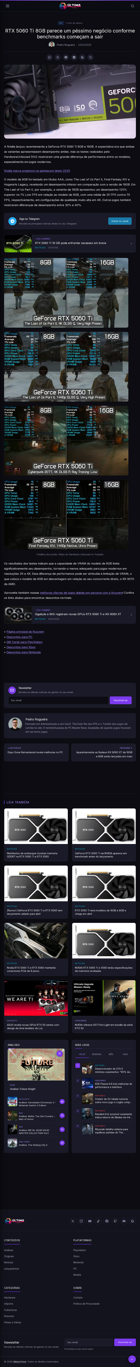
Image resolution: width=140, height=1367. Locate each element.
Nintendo (78, 1262)
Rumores (9, 1316)
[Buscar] (132, 6)
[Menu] (7, 6)
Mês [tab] (111, 1054)
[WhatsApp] (49, 57)
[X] (57, 57)
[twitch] (115, 1221)
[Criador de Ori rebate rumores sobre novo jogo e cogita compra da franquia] (87, 1098)
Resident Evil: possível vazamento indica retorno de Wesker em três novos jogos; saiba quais (113, 1116)
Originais (9, 1256)
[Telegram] (74, 57)
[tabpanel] (103, 1098)
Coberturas (10, 1310)
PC (60, 23)
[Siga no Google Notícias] (82, 57)
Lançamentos (11, 1268)
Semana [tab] (96, 1054)
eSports (8, 1303)
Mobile (77, 1274)
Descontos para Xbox (21, 647)
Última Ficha (19, 1361)
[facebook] (106, 1221)
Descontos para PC (19, 637)
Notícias (8, 1262)
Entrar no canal (120, 221)
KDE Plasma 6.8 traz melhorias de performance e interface (113, 1085)
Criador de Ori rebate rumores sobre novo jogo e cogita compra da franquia (113, 1101)
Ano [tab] (125, 1054)
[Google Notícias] (132, 1221)
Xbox (76, 1256)
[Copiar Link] (90, 57)
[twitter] (72, 1221)
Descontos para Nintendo (23, 652)
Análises (8, 1250)
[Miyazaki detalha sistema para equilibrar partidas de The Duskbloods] (87, 1128)
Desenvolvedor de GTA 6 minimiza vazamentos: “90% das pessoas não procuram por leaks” (113, 1070)
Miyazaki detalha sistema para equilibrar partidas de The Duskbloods (111, 1131)
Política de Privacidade (86, 1303)
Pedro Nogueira (66, 44)
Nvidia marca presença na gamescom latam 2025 (37, 170)
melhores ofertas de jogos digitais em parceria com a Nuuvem (81, 592)
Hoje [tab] (82, 1054)
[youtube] (89, 1221)
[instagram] (81, 1221)
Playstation (79, 1250)
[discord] (124, 1221)
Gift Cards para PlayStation (24, 642)
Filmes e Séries (12, 1322)
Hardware (9, 1297)
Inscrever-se (121, 700)
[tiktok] (98, 1221)
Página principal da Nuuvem (25, 631)
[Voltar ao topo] (132, 1359)
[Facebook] (66, 57)
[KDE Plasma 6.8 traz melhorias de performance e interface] (87, 1083)
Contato (78, 1297)
